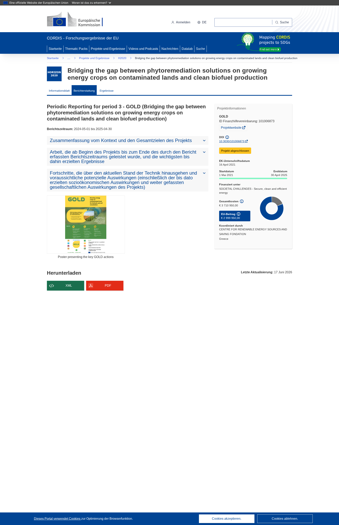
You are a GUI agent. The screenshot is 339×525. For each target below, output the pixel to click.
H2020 (122, 58)
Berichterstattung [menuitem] (84, 90)
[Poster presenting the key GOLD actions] (86, 224)
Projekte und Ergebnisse (108, 48)
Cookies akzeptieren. (226, 518)
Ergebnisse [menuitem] (107, 90)
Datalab (187, 48)
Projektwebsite (231, 128)
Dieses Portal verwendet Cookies (57, 518)
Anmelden (183, 22)
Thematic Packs (76, 48)
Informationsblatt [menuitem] (59, 90)
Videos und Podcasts (143, 48)
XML (69, 285)
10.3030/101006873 (231, 141)
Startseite (55, 48)
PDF (108, 285)
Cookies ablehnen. (285, 518)
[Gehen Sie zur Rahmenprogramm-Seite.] (54, 74)
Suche (200, 48)
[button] (202, 22)
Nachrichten (169, 48)
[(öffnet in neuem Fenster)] (78, 19)
